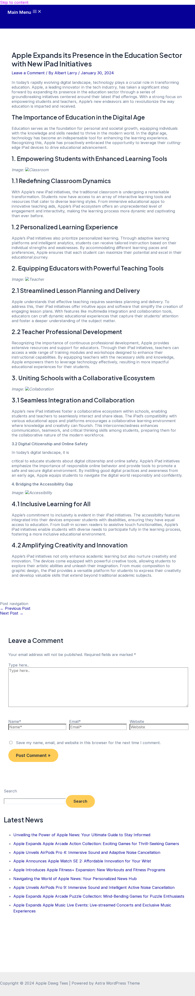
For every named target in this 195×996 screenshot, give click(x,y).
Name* (14, 721)
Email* (75, 721)
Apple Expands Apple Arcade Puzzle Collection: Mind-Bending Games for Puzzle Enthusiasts (98, 896)
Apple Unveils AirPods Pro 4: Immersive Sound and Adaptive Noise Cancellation (86, 852)
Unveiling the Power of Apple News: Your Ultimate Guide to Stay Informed (81, 834)
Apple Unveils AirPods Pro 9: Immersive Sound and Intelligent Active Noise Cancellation (94, 887)
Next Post (11, 613)
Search (10, 791)
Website (137, 721)
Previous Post (15, 608)
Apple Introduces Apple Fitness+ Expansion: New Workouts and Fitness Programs (89, 869)
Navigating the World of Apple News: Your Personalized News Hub (75, 878)
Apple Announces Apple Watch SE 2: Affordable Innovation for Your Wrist (82, 861)
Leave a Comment (28, 72)
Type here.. (18, 665)
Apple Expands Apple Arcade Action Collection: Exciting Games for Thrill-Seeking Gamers (96, 843)
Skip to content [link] (14, 2)
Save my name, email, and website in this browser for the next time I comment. (88, 742)
